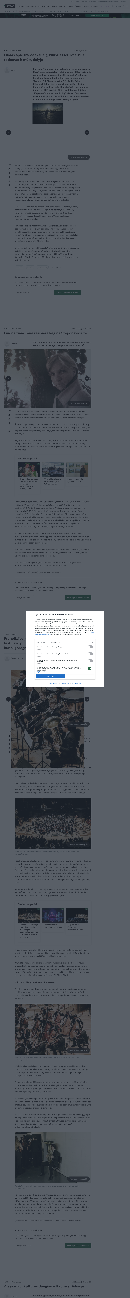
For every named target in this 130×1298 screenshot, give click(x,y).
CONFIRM (50, 676)
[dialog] (65, 649)
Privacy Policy (76, 683)
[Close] (100, 615)
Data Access (65, 683)
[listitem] (65, 642)
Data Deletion (53, 683)
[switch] (90, 646)
